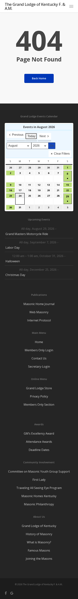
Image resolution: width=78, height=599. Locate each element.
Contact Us (39, 358)
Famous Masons (39, 550)
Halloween (12, 261)
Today (31, 136)
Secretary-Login (39, 367)
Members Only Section (39, 405)
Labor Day (12, 248)
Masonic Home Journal (38, 304)
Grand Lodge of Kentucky (39, 526)
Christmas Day (15, 275)
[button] (71, 6)
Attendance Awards (39, 442)
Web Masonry (38, 312)
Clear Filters (62, 153)
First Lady (39, 480)
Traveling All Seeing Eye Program (39, 488)
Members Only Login (39, 350)
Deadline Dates (39, 450)
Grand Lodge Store (39, 388)
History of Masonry (39, 534)
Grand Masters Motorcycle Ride (26, 234)
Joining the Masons (39, 559)
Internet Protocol (39, 320)
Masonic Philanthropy (39, 504)
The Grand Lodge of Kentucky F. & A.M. (35, 6)
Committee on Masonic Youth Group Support (39, 471)
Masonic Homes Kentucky (38, 496)
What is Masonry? (39, 542)
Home (39, 342)
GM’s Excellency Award (39, 433)
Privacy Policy (39, 396)
